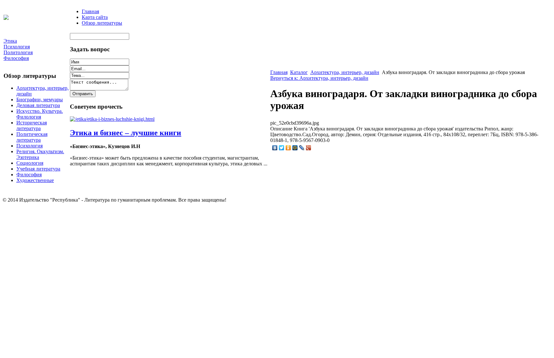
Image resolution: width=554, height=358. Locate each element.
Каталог (299, 72)
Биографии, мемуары (39, 99)
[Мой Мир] (295, 148)
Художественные (35, 180)
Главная (90, 11)
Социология (29, 163)
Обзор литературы (102, 23)
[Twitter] (281, 148)
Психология (29, 145)
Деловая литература (38, 105)
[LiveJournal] (301, 148)
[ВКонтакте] (275, 148)
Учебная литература (38, 168)
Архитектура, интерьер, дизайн (344, 72)
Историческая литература (31, 125)
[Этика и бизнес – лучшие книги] (112, 119)
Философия (29, 174)
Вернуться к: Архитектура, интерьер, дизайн (319, 78)
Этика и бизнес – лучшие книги (125, 133)
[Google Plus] (308, 148)
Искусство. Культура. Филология (39, 114)
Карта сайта (95, 17)
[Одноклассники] (288, 148)
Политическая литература (31, 137)
